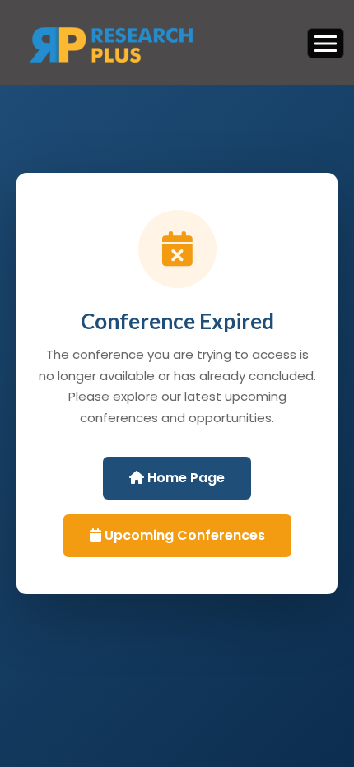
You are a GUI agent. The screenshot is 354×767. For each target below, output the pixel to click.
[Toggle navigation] (325, 43)
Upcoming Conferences (183, 535)
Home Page (184, 477)
